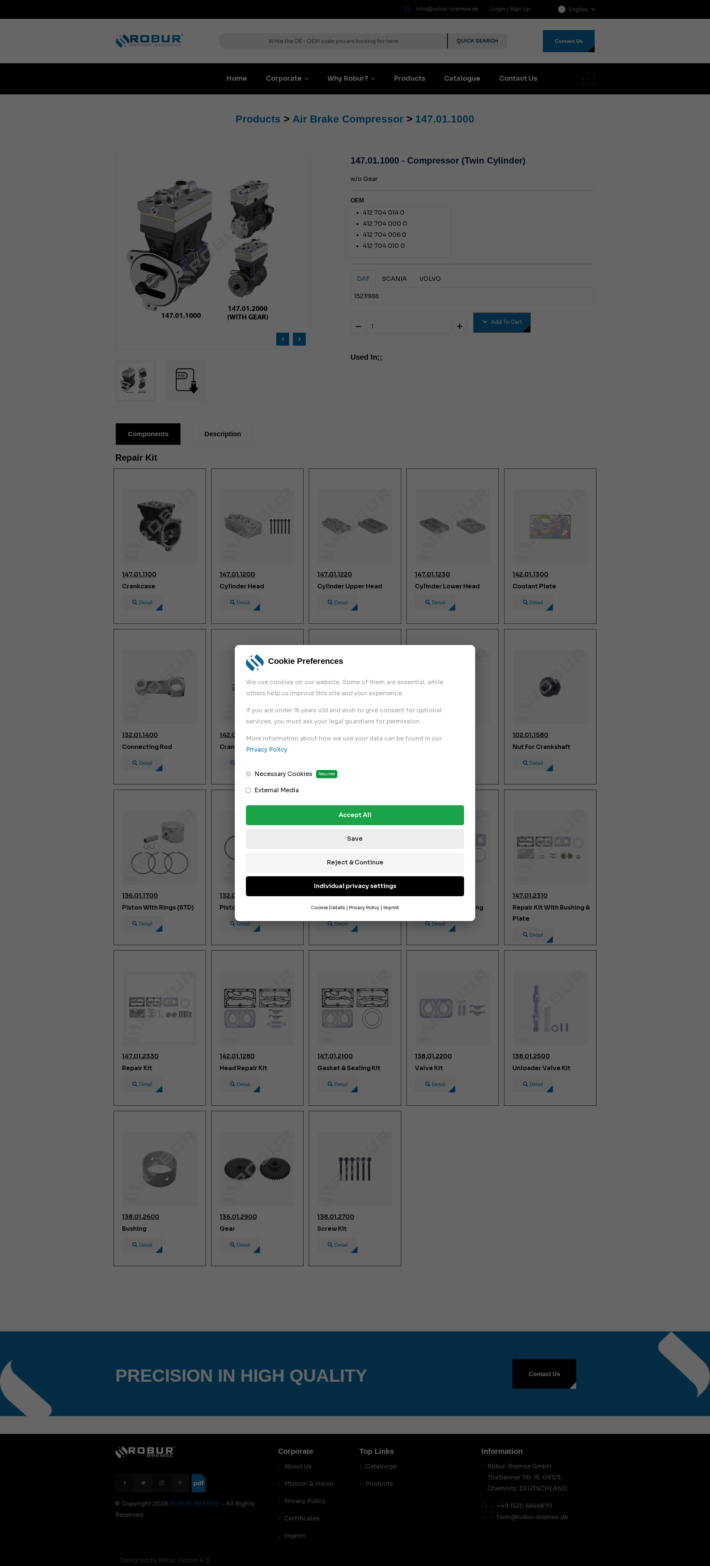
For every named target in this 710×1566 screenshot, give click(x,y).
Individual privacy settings (355, 886)
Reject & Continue (355, 862)
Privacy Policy (266, 749)
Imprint (391, 907)
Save (355, 839)
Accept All (355, 815)
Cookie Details (328, 907)
